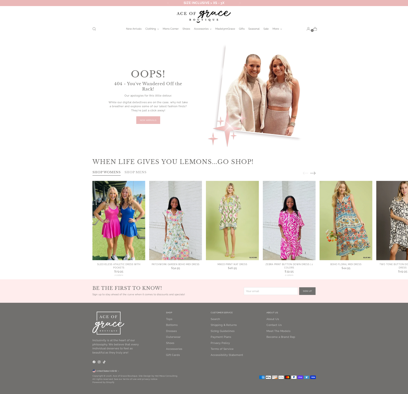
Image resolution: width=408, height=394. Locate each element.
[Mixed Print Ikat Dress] (232, 220)
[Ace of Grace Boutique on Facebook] (94, 362)
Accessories (174, 348)
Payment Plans (221, 336)
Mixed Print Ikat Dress (232, 264)
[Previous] (167, 3)
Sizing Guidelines (222, 331)
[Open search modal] (94, 29)
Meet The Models (278, 331)
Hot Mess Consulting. (166, 376)
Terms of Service (222, 348)
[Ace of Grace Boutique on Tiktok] (104, 362)
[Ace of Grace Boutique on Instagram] (99, 362)
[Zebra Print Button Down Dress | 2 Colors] (289, 220)
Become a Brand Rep (280, 336)
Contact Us (274, 325)
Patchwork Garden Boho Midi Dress (176, 264)
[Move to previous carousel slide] (305, 173)
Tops (169, 319)
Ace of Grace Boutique (125, 376)
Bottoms (172, 325)
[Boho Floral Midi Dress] (346, 220)
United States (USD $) (106, 371)
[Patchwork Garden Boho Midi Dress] (175, 220)
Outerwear (173, 336)
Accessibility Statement (227, 355)
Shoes (170, 343)
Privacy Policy (220, 343)
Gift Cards (173, 355)
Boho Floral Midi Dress (345, 264)
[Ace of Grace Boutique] (204, 15)
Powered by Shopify (103, 382)
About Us (272, 319)
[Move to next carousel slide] (313, 173)
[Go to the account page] (307, 29)
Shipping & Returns (224, 325)
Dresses (171, 331)
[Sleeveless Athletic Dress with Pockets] (118, 220)
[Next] (240, 3)
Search (215, 319)
